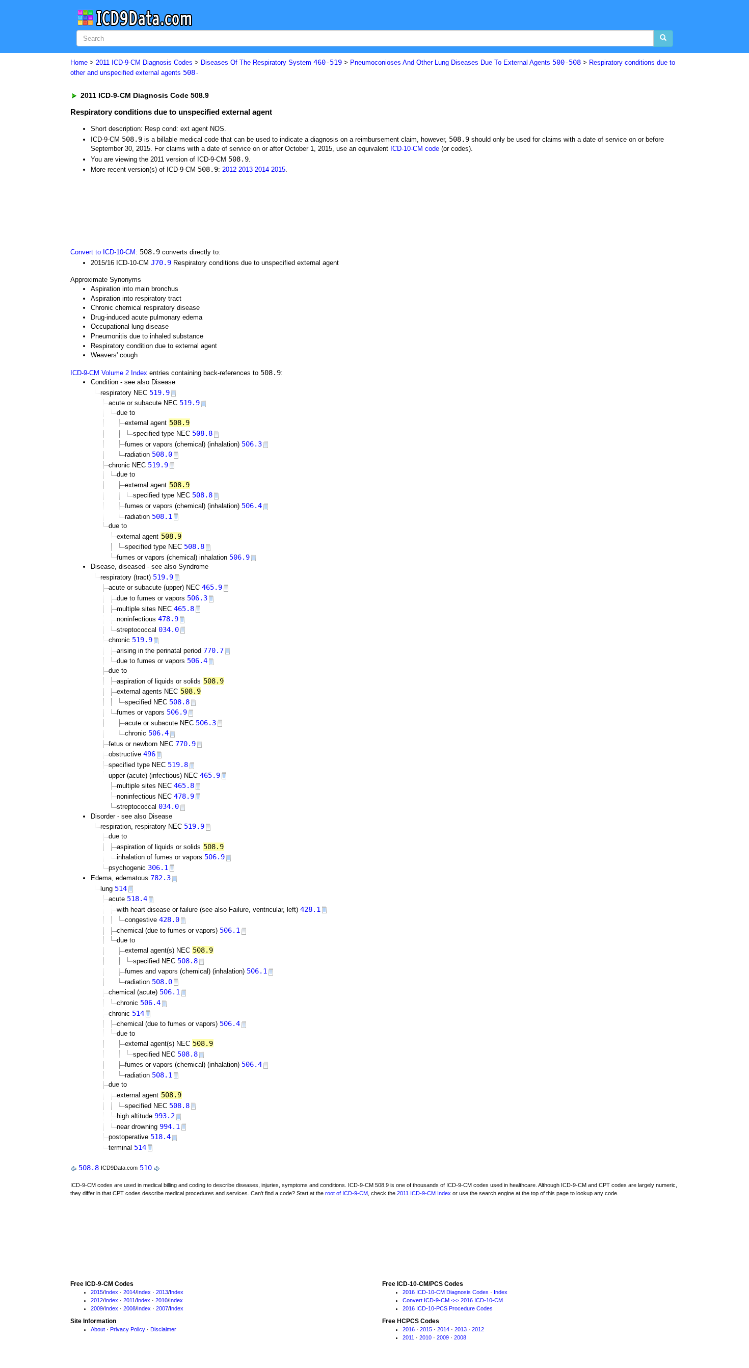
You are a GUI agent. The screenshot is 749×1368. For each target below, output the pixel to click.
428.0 (169, 919)
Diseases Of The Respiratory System (271, 62)
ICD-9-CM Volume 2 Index (108, 373)
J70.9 (161, 262)
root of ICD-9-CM (346, 1193)
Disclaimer (163, 1329)
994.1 (169, 1126)
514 (121, 888)
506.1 (230, 930)
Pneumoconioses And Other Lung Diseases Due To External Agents (465, 62)
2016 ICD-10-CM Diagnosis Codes (446, 1292)
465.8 (184, 608)
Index (111, 1292)
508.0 (162, 454)
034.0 (168, 629)
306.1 (158, 867)
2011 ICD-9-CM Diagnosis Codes (144, 62)
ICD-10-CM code (414, 148)
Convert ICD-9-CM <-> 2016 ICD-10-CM (453, 1300)
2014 (262, 169)
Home (79, 62)
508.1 (162, 516)
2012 (229, 169)
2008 (129, 1308)
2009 (97, 1308)
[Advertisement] (252, 210)
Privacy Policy (127, 1329)
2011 (129, 1300)
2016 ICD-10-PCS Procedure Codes (448, 1308)
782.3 (160, 878)
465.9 (212, 587)
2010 (161, 1300)
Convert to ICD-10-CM (103, 252)
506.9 (239, 557)
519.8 (178, 764)
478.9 (168, 619)
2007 (162, 1308)
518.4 (137, 899)
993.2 (164, 1116)
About (98, 1329)
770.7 (213, 650)
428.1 (310, 909)
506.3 (252, 444)
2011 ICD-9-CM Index (424, 1193)
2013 (245, 169)
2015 (278, 169)
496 (149, 754)
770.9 (185, 744)
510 (146, 1168)
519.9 (159, 392)
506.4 (252, 506)
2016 (409, 1329)
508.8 (202, 433)
